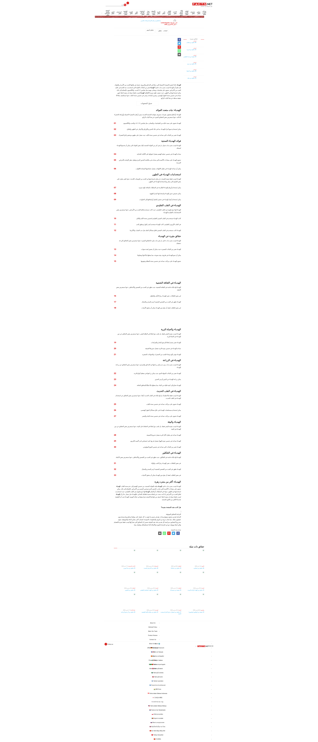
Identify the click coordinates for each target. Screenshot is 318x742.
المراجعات (118, 12)
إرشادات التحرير (144, 20)
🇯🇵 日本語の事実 (157, 697)
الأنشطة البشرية (153, 13)
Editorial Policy (152, 627)
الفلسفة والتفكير (125, 13)
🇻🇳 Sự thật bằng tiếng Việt (157, 731)
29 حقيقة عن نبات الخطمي (189, 56)
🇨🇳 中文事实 (157, 739)
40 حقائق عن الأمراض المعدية (151, 568)
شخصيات (192, 12)
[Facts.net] (202, 4)
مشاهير (198, 12)
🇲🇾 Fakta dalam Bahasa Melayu (157, 706)
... (101, 12)
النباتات (162, 31)
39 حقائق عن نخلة (191, 78)
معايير (134, 519)
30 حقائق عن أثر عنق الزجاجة (128, 612)
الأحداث (175, 12)
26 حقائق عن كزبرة (191, 49)
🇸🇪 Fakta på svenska (157, 672)
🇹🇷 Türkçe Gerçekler (157, 735)
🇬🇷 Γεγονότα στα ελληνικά (157, 685)
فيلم (136, 12)
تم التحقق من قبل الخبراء (155, 20)
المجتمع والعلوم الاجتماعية (107, 13)
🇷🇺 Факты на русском (157, 722)
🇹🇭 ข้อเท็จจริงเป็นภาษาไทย (157, 726)
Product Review (152, 635)
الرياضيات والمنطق (142, 13)
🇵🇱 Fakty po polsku (157, 714)
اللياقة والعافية (169, 13)
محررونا (178, 522)
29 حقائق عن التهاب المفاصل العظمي (149, 590)
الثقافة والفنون (186, 13)
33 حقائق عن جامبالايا (176, 568)
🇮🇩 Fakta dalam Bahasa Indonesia (157, 693)
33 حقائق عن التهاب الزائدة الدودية (196, 590)
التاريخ (158, 12)
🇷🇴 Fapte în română (157, 718)
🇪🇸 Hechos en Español (157, 656)
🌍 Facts (157, 643)
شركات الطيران (204, 13)
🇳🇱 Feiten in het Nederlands (157, 710)
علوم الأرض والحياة (181, 13)
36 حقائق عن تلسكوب (198, 568)
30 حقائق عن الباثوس (130, 590)
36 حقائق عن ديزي (191, 64)
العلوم (112, 12)
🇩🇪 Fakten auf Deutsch (157, 648)
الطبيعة (131, 12)
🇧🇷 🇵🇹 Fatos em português (157, 664)
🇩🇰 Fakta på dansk (157, 668)
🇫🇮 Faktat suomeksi (157, 681)
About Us (152, 623)
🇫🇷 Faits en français (157, 652)
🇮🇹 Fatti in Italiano (157, 660)
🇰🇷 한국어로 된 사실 (157, 702)
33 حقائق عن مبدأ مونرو (129, 568)
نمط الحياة (147, 13)
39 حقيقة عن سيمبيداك (175, 590)
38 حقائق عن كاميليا (191, 71)
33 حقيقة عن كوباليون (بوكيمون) (196, 612)
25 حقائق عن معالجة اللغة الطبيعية (150, 612)
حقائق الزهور (150, 30)
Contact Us (152, 639)
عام (163, 12)
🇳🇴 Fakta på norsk (157, 677)
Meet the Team (152, 631)
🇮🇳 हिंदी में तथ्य (157, 689)
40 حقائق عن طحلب (191, 42)
